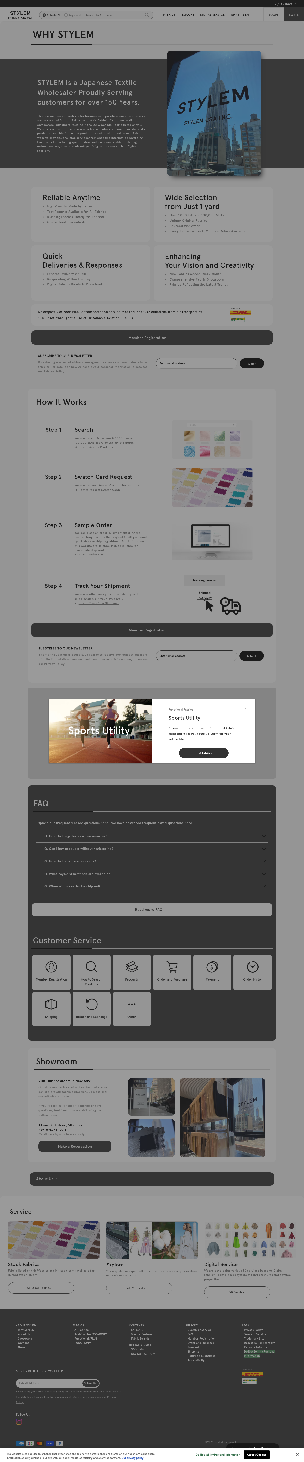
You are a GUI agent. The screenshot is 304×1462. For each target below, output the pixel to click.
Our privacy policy (132, 1458)
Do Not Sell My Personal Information (218, 1454)
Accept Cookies (257, 1454)
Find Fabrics (203, 753)
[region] (152, 1455)
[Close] (247, 707)
